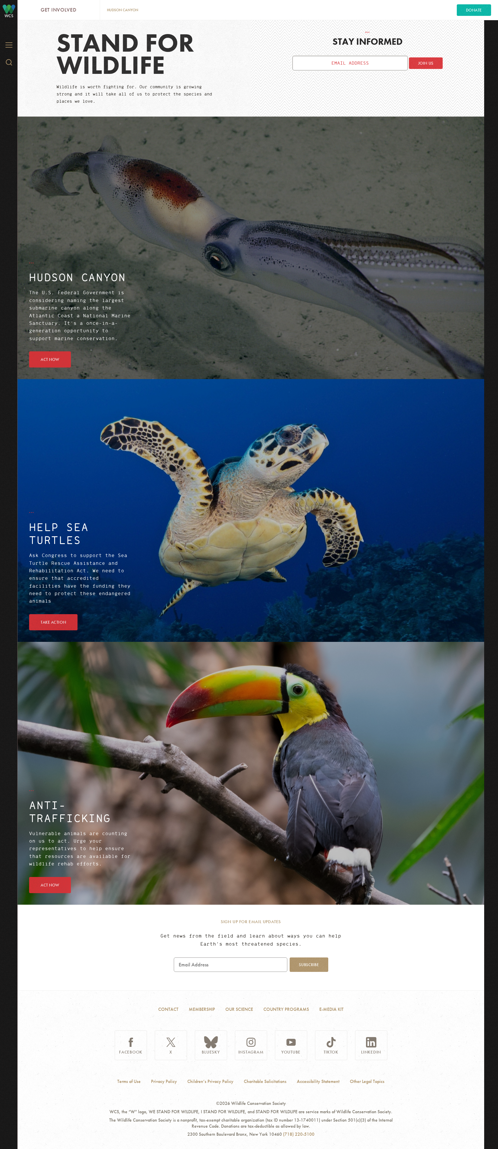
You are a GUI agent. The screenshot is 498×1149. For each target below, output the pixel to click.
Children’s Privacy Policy (210, 1081)
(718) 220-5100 (298, 1134)
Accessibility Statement (318, 1081)
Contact (168, 1009)
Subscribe (309, 964)
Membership (202, 1009)
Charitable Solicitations (265, 1081)
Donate (474, 10)
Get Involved (59, 9)
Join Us (425, 63)
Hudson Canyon (122, 10)
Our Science (239, 1009)
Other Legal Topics (367, 1081)
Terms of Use (129, 1081)
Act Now (50, 359)
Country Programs (286, 1009)
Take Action (53, 622)
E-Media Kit (331, 1009)
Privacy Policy (164, 1081)
